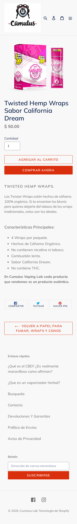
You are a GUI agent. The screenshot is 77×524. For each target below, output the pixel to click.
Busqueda (16, 394)
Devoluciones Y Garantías (29, 416)
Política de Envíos (22, 427)
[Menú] (70, 17)
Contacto (15, 405)
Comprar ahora (38, 170)
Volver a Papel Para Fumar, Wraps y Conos (39, 328)
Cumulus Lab (29, 511)
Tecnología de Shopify (54, 511)
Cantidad (11, 138)
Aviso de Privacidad (24, 438)
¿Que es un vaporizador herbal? (34, 382)
